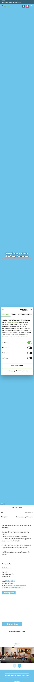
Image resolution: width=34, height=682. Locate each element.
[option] (17, 655)
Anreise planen (9, 593)
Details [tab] (14, 314)
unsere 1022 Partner (13, 322)
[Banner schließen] (31, 309)
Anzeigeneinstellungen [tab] (25, 314)
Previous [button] (14, 666)
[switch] (29, 348)
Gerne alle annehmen (17, 365)
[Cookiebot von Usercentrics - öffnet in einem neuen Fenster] (21, 310)
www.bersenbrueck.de (16, 588)
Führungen (3, 662)
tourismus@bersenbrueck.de (16, 585)
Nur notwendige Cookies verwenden (17, 371)
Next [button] (19, 666)
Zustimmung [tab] (5, 314)
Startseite (10, 1)
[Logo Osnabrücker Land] (6, 6)
